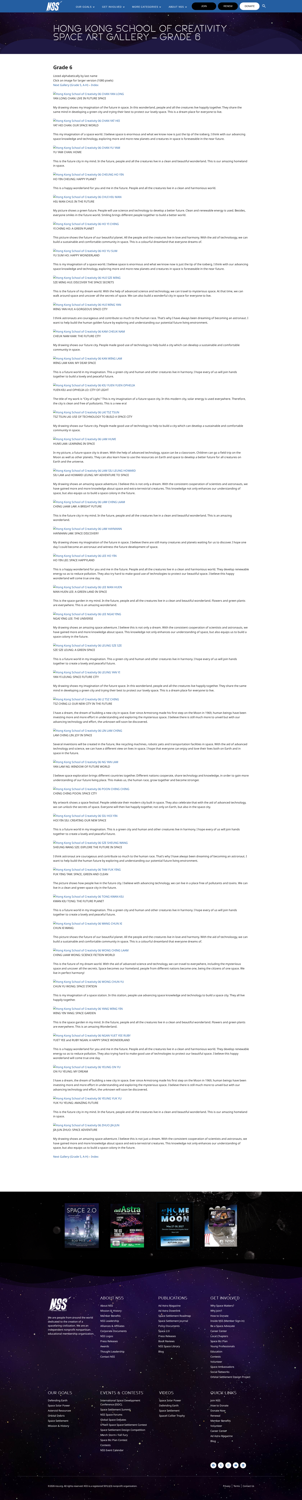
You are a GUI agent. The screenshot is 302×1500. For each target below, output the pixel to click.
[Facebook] (213, 1465)
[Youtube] (236, 1465)
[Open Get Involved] (124, 7)
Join (204, 6)
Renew (228, 6)
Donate (250, 6)
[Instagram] (228, 1465)
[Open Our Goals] (93, 7)
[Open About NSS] (186, 7)
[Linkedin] (243, 1465)
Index (94, 85)
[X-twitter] (221, 1465)
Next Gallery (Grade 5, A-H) (70, 85)
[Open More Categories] (160, 7)
